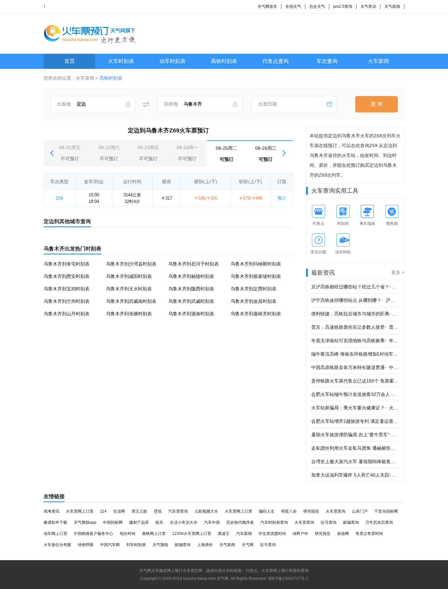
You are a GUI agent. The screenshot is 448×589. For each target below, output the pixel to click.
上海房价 (205, 544)
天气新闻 (392, 6)
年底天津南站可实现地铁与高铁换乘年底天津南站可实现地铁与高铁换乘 (355, 340)
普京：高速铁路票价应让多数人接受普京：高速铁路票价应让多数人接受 (355, 327)
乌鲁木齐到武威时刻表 (191, 301)
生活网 (119, 511)
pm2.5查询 (342, 6)
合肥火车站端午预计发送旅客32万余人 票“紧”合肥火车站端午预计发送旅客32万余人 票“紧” (355, 394)
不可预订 (69, 153)
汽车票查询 (178, 511)
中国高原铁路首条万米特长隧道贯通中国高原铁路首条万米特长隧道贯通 (355, 367)
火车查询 (85, 78)
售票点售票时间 (369, 533)
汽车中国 (212, 522)
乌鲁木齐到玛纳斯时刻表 (256, 263)
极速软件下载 (55, 522)
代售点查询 (275, 61)
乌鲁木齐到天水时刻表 (129, 288)
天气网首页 (267, 6)
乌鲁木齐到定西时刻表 (253, 288)
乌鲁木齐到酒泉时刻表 (191, 313)
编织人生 (267, 511)
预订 (281, 198)
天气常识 (368, 6)
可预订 (226, 154)
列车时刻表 (136, 544)
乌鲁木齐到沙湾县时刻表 (131, 263)
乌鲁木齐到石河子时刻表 (193, 263)
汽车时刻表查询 (274, 522)
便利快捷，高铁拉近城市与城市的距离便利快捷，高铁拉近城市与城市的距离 (355, 313)
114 (103, 511)
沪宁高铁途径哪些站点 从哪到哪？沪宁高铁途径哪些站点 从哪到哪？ (355, 300)
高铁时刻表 (224, 61)
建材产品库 (139, 522)
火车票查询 (335, 511)
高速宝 (224, 533)
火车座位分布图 (57, 544)
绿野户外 (300, 533)
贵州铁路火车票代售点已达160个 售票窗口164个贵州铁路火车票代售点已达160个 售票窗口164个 (355, 380)
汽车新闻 (244, 533)
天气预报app (85, 522)
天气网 (248, 544)
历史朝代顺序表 (240, 522)
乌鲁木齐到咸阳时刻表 (129, 276)
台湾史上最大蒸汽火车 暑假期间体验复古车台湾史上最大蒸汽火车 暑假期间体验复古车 (355, 461)
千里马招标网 (386, 511)
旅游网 (343, 533)
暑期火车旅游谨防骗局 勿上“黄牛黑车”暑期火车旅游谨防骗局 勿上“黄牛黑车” (355, 434)
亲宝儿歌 (139, 511)
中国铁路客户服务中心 (93, 533)
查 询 (376, 104)
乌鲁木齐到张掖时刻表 (129, 313)
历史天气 (317, 6)
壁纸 (158, 511)
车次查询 (326, 61)
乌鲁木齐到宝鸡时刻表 (67, 288)
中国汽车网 (110, 544)
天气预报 (160, 544)
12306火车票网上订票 (191, 533)
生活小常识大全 (183, 522)
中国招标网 (113, 522)
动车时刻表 (172, 61)
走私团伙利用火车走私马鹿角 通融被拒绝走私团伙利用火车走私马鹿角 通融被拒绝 (355, 448)
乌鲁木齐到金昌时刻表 (253, 301)
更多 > (397, 272)
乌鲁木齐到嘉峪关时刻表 (256, 313)
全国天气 (293, 6)
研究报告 (311, 511)
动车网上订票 (55, 533)
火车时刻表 (121, 61)
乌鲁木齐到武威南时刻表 (131, 301)
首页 (69, 61)
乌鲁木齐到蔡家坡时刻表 (256, 276)
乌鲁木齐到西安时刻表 (67, 276)
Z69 (59, 198)
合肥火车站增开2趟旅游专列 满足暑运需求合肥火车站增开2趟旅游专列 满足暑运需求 (355, 421)
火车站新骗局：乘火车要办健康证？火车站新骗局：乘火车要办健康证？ (355, 407)
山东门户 (360, 511)
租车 (159, 522)
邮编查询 (351, 522)
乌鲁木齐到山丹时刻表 (67, 313)
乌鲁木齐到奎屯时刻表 (67, 263)
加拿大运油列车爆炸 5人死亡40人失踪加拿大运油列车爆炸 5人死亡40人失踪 (355, 475)
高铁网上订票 (154, 533)
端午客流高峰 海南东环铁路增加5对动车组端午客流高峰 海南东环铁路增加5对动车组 (355, 354)
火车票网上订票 (79, 511)
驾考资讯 (51, 511)
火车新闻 (378, 61)
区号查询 (328, 522)
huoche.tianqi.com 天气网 (206, 578)
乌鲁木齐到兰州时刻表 (67, 301)
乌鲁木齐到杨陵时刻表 (191, 276)
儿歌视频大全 (206, 511)
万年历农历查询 (379, 522)
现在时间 (127, 533)
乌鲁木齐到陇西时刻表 (191, 288)
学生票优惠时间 (272, 533)
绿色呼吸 (85, 544)
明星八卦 (289, 511)
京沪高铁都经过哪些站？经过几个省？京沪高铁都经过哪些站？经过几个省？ (355, 286)
